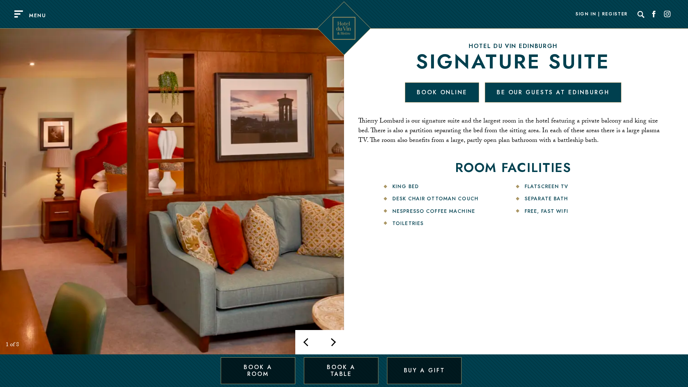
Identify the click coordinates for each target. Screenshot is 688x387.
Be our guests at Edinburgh (553, 92)
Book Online (442, 92)
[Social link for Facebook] (654, 14)
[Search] (641, 14)
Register (615, 14)
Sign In (585, 14)
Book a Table (341, 370)
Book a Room (258, 370)
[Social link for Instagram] (667, 14)
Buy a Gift (424, 370)
